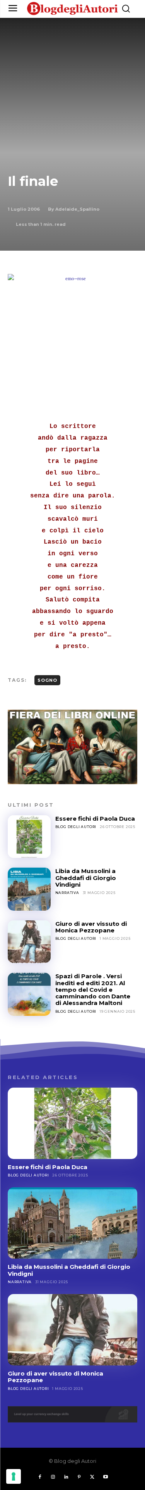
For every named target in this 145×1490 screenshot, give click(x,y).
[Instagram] (53, 1477)
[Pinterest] (79, 1477)
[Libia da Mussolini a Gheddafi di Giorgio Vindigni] (29, 889)
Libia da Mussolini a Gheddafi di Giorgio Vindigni (85, 877)
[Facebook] (39, 1477)
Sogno (47, 680)
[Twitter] (92, 1477)
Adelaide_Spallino (77, 209)
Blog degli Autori (76, 827)
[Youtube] (105, 1477)
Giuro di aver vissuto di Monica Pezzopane (91, 927)
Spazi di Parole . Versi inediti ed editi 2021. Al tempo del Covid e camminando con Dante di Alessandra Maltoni (92, 989)
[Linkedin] (66, 1477)
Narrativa (67, 893)
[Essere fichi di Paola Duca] (29, 836)
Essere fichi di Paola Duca (95, 818)
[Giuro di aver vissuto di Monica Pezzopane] (29, 941)
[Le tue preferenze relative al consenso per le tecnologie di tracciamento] (13, 1476)
